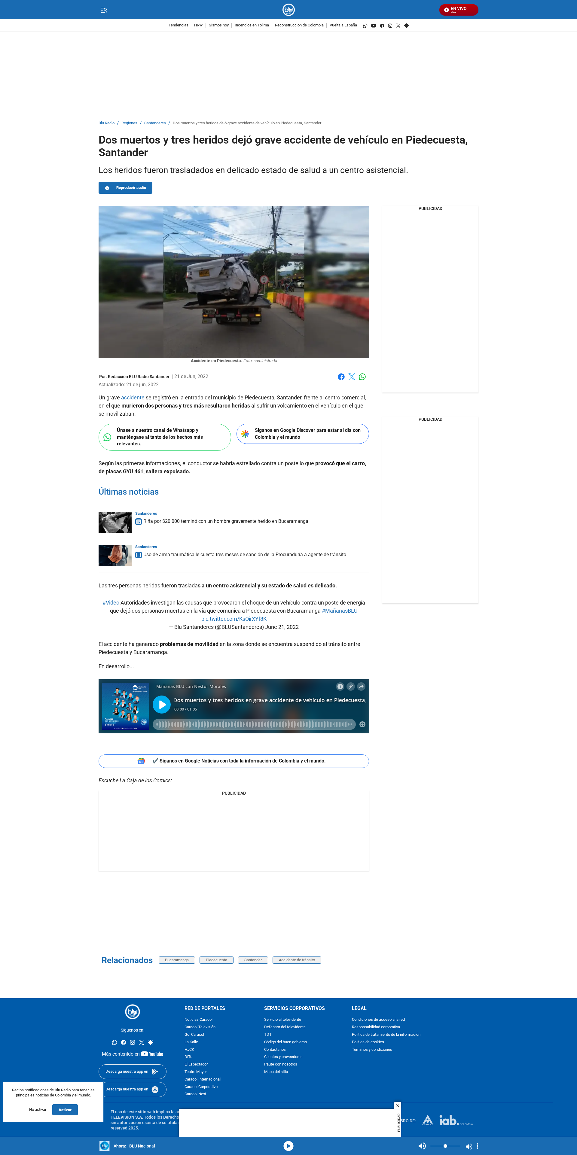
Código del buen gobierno (285, 1042)
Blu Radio (106, 123)
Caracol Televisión (200, 1027)
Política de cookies (368, 1042)
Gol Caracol (194, 1035)
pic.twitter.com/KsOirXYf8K (234, 619)
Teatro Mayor (196, 1072)
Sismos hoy (219, 25)
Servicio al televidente (282, 1020)
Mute (422, 1146)
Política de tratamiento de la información (386, 1035)
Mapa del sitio (276, 1072)
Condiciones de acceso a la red (378, 1020)
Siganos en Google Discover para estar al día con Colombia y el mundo (308, 433)
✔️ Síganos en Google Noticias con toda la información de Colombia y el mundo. (239, 761)
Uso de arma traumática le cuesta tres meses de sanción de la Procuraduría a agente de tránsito (244, 554)
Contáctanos (275, 1050)
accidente (133, 397)
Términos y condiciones (372, 1050)
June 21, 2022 (282, 627)
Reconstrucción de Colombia (299, 25)
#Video (110, 602)
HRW (198, 25)
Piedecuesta (216, 960)
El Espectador (196, 1065)
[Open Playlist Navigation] (477, 1146)
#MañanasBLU (340, 611)
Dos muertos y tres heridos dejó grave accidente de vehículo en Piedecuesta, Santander (247, 123)
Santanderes (155, 123)
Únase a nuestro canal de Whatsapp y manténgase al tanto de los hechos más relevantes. (160, 437)
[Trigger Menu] (104, 10)
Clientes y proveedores (283, 1057)
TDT (268, 1035)
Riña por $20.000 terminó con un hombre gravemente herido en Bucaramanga (225, 521)
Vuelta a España (343, 25)
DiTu (188, 1057)
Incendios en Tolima (252, 25)
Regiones (129, 123)
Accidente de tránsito (297, 960)
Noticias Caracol (198, 1020)
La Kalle (191, 1042)
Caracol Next (195, 1094)
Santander (253, 960)
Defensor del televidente (285, 1027)
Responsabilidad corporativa (376, 1027)
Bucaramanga (177, 960)
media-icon (288, 1146)
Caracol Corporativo (201, 1087)
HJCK (189, 1050)
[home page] (288, 10)
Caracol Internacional (203, 1079)
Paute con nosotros (280, 1065)
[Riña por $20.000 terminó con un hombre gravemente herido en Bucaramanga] (115, 522)
